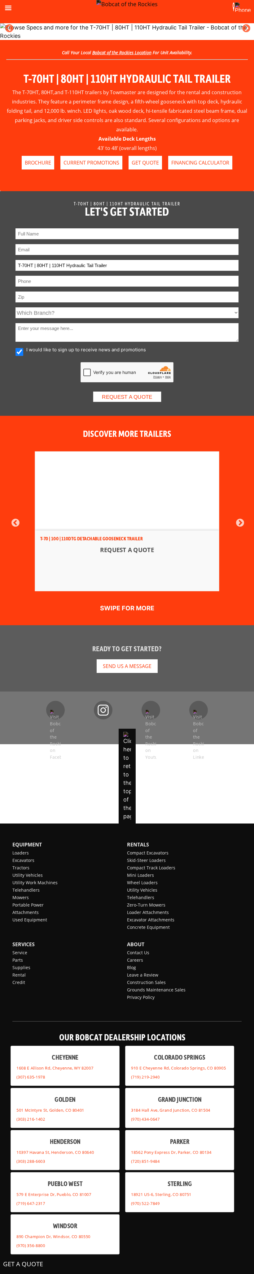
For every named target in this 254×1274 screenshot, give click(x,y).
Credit (18, 982)
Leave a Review (142, 975)
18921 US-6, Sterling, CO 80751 (161, 1194)
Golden (65, 1099)
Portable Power (28, 905)
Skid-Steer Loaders (146, 860)
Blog (131, 967)
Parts (17, 960)
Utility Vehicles (27, 875)
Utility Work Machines (35, 882)
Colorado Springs (179, 1057)
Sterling (180, 1183)
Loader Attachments (148, 912)
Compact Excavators (148, 853)
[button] (233, 7)
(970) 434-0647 (145, 1119)
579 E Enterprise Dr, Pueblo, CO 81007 (53, 1194)
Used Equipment (29, 920)
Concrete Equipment (148, 927)
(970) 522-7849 (145, 1203)
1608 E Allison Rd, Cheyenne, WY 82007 (54, 1068)
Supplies (21, 967)
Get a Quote (23, 1264)
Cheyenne (65, 1057)
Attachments (25, 912)
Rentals (138, 844)
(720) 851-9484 (145, 1161)
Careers (135, 960)
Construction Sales (146, 982)
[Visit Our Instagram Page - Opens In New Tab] (103, 710)
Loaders (20, 853)
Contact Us (138, 953)
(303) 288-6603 (30, 1161)
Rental (19, 975)
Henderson (65, 1141)
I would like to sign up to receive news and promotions (86, 350)
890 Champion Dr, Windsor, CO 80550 (53, 1236)
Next (246, 28)
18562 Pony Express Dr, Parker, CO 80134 (171, 1152)
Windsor (65, 1225)
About (135, 944)
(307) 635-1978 (30, 1077)
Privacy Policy (141, 997)
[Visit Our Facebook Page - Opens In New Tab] (55, 710)
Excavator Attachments (150, 920)
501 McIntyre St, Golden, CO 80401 (50, 1110)
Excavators (23, 860)
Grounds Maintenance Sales (156, 990)
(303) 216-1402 (30, 1119)
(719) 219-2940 (145, 1077)
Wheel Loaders (142, 882)
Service (19, 953)
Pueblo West (65, 1183)
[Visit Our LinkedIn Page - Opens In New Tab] (198, 710)
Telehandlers (26, 890)
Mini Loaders (140, 875)
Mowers (20, 897)
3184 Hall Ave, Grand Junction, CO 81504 (170, 1110)
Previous (9, 28)
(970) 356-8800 (30, 1245)
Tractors (20, 868)
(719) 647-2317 (30, 1203)
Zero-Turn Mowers (146, 905)
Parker (180, 1141)
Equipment (27, 844)
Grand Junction (180, 1099)
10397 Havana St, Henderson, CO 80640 (55, 1152)
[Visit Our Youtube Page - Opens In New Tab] (151, 710)
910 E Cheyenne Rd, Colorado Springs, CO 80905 (178, 1068)
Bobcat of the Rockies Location (121, 52)
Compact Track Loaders (151, 868)
